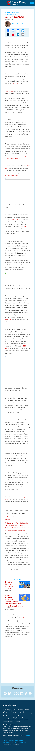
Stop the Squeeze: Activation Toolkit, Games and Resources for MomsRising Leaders (14, 600)
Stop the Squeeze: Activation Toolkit (9, 585)
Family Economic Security (11, 14)
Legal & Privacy (7, 742)
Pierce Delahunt (18, 24)
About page (27, 735)
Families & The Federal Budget (12, 12)
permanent (8, 319)
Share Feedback (19, 740)
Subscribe (23, 742)
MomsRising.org (16, 3)
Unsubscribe (15, 742)
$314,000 (14, 83)
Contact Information (8, 740)
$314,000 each (15, 219)
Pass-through (9, 91)
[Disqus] (17, 659)
